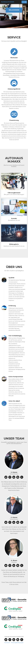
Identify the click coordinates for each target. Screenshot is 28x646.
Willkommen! (14, 10)
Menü (24, 2)
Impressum (7, 642)
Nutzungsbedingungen (17, 642)
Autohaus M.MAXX (7, 2)
